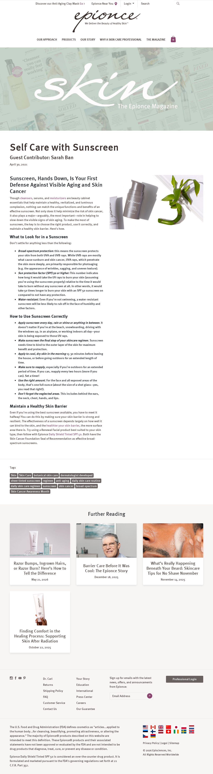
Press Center (84, 697)
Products (69, 39)
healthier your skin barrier (62, 425)
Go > (82, 3)
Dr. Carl (47, 679)
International (84, 691)
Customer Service (54, 703)
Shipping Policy (53, 691)
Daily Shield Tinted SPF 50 (65, 434)
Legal (164, 743)
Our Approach (47, 39)
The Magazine (155, 39)
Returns (48, 685)
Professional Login (185, 679)
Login (128, 3)
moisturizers (58, 198)
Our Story (87, 39)
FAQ (45, 697)
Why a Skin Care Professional (121, 39)
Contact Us (50, 709)
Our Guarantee (85, 709)
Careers (81, 703)
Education (82, 685)
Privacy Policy (151, 743)
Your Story (83, 679)
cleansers (26, 198)
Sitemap (174, 743)
